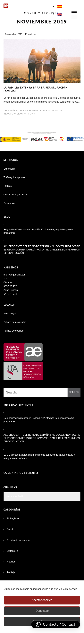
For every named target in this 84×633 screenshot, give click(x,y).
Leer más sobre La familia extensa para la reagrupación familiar (33, 112)
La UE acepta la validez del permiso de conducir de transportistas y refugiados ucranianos (39, 456)
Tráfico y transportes (14, 177)
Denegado (42, 610)
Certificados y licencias (16, 194)
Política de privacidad (15, 322)
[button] (55, 624)
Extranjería (30, 34)
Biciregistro (9, 203)
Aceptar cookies (42, 600)
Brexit (10, 529)
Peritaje (8, 186)
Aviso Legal (10, 313)
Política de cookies (13, 330)
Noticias (11, 561)
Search (74, 392)
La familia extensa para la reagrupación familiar (35, 89)
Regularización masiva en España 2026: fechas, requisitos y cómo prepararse (39, 231)
